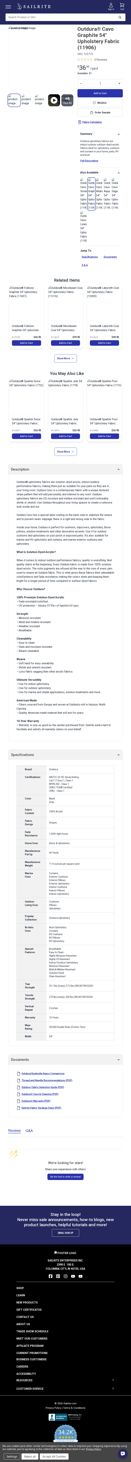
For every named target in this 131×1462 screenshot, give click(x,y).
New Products (27, 1302)
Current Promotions (32, 1353)
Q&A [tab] (29, 1131)
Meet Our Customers (31, 1338)
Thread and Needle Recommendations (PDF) (46, 1080)
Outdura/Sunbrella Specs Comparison (42, 1073)
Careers (22, 1366)
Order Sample (102, 112)
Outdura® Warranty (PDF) (35, 1101)
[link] (83, 194)
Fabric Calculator (92, 122)
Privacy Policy (53, 1407)
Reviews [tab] (14, 1130)
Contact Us (25, 1317)
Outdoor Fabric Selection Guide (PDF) (42, 1087)
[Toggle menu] (9, 6)
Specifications (90, 257)
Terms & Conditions (74, 1407)
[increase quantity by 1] (119, 83)
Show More (63, 358)
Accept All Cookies (54, 1456)
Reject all (30, 1456)
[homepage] (34, 6)
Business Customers (31, 1359)
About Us (23, 1324)
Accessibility (26, 1373)
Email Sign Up (65, 1233)
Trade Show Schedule (32, 1331)
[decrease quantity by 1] (81, 83)
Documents (110, 257)
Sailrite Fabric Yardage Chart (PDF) (41, 1108)
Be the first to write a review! (65, 1176)
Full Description (89, 160)
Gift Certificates (29, 1309)
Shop (20, 1288)
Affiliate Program (29, 1345)
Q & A (85, 265)
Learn (20, 1295)
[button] (14, 100)
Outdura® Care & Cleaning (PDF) (40, 1094)
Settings (12, 1456)
